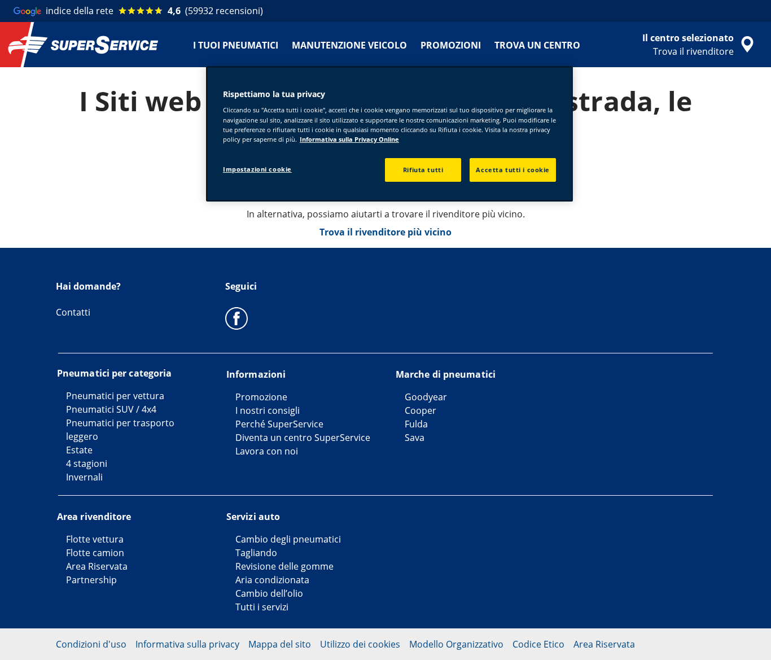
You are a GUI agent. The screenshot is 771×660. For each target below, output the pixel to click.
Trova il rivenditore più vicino (385, 232)
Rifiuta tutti (423, 169)
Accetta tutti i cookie (513, 169)
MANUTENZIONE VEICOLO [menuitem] (349, 45)
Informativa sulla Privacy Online (349, 139)
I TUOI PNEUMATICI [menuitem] (235, 45)
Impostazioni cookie (257, 169)
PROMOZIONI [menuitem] (450, 45)
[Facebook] (236, 318)
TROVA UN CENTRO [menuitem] (537, 45)
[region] (389, 134)
